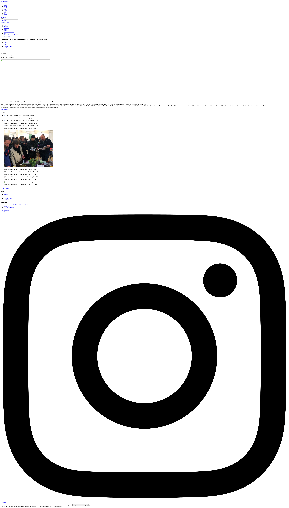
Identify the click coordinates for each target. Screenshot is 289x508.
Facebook (6, 194)
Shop (5, 13)
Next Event (6, 47)
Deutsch (3, 20)
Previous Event (8, 46)
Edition (5, 30)
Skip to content (4, 1)
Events (5, 6)
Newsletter (6, 8)
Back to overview (5, 188)
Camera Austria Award (9, 32)
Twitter (5, 195)
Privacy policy (85, 505)
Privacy (5, 14)
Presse (5, 5)
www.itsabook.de (5, 109)
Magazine (6, 26)
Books (5, 29)
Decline (79, 505)
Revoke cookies (57, 506)
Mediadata (3, 17)
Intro (6, 42)
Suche (2, 18)
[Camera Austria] (5, 22)
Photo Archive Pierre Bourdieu (11, 34)
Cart (6, 20)
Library (5, 33)
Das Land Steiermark (9, 207)
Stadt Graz (6, 206)
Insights (5, 44)
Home (5, 25)
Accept (74, 505)
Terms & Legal (7, 36)
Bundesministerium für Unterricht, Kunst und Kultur (16, 204)
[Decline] (89, 505)
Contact (5, 9)
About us (6, 10)
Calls (5, 12)
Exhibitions (6, 28)
